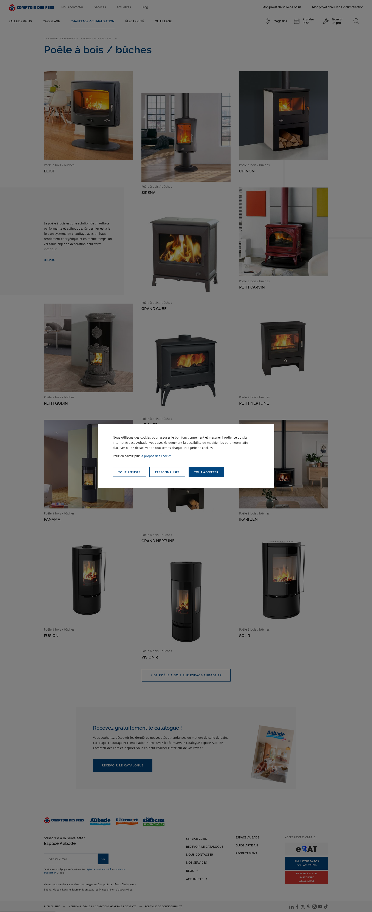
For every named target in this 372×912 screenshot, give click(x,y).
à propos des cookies (156, 456)
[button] (206, 472)
